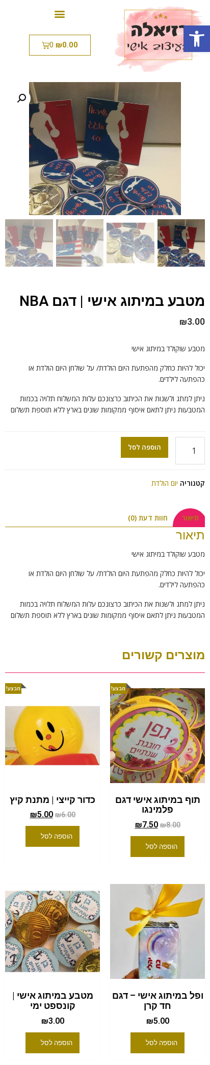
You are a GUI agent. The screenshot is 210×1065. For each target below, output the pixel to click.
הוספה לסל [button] (161, 846)
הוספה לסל (144, 447)
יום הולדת (164, 483)
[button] (196, 38)
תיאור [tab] (190, 518)
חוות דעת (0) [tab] (148, 518)
